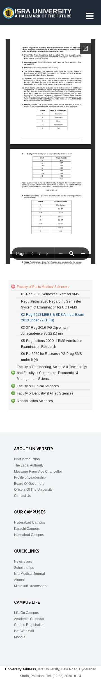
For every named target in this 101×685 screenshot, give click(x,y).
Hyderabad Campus (29, 522)
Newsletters (23, 562)
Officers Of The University (33, 490)
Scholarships (24, 568)
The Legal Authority (28, 465)
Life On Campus (26, 613)
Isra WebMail (24, 631)
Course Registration (29, 625)
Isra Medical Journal (29, 574)
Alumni (19, 580)
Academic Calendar (29, 619)
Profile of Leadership (30, 477)
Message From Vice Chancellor (38, 472)
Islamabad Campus (29, 535)
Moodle (20, 637)
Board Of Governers (29, 484)
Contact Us (22, 496)
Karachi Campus (27, 529)
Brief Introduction (27, 459)
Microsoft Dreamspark (30, 586)
